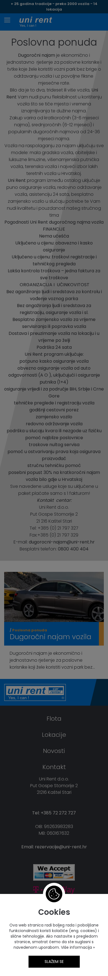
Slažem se (54, 961)
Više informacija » (77, 947)
